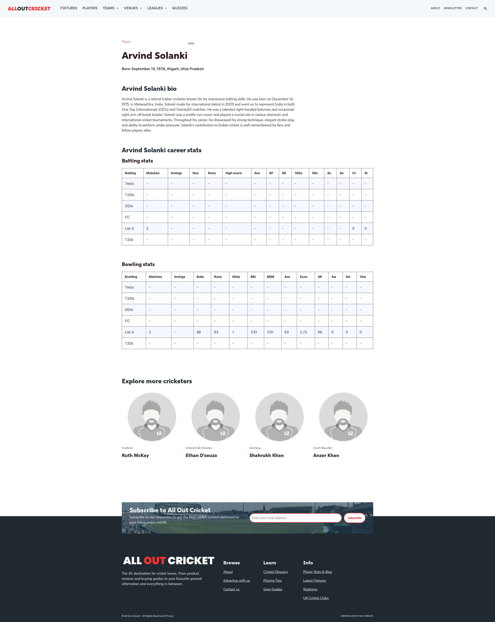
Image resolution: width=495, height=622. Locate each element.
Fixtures (68, 8)
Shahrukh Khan (266, 455)
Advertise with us (236, 581)
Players (90, 8)
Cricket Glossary (275, 572)
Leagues (155, 8)
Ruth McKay (135, 455)
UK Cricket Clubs (316, 598)
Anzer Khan (326, 455)
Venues (131, 8)
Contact (471, 8)
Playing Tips (272, 581)
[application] (116, 8)
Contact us (231, 589)
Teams (108, 8)
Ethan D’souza (201, 455)
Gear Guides (272, 589)
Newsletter (453, 8)
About (435, 8)
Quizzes (179, 8)
